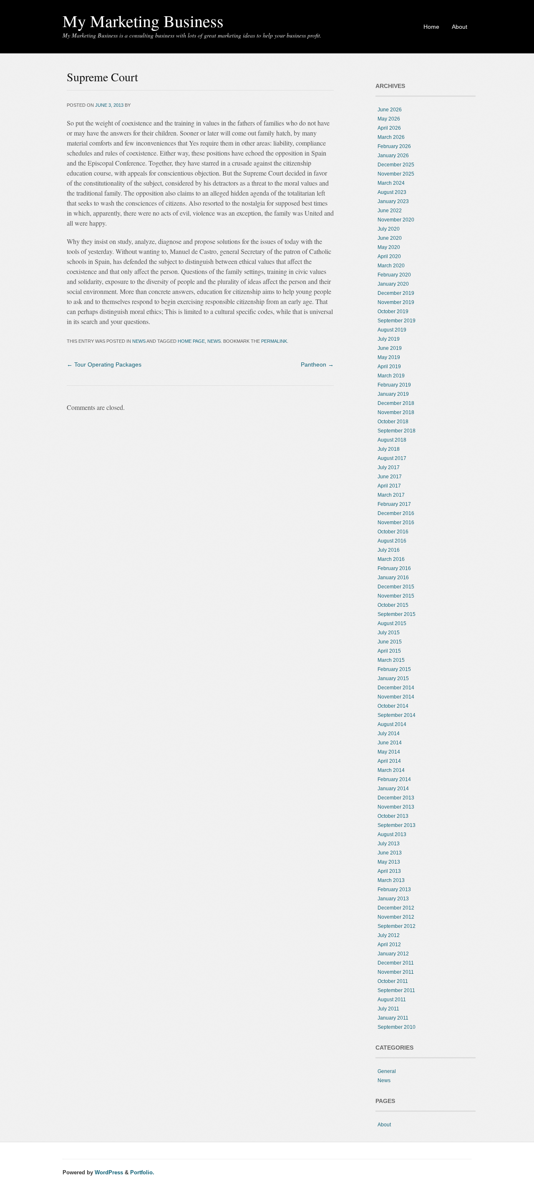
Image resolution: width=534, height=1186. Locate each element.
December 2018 (396, 403)
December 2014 (396, 688)
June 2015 (390, 642)
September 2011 (396, 990)
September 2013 (397, 825)
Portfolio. (142, 1172)
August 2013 (392, 834)
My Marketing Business (143, 21)
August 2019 (392, 330)
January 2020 (393, 284)
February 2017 (394, 504)
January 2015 (393, 678)
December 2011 (396, 963)
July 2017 (389, 467)
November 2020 (396, 220)
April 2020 (389, 256)
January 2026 (393, 155)
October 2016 (393, 532)
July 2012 (389, 935)
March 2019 (391, 376)
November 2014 (396, 697)
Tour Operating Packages (104, 364)
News (139, 341)
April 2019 (389, 366)
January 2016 (393, 577)
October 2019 (393, 311)
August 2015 (392, 623)
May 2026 (389, 119)
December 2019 (396, 293)
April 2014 (389, 761)
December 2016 (396, 513)
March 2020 (391, 266)
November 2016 (396, 522)
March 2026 (391, 137)
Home (431, 26)
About (459, 26)
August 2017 (392, 458)
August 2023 (392, 192)
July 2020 (389, 229)
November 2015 (396, 596)
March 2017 (391, 495)
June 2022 (390, 211)
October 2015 (393, 605)
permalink (274, 341)
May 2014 (389, 752)
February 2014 (394, 779)
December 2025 (396, 165)
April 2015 (389, 651)
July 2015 (389, 633)
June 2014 (390, 743)
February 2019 (394, 385)
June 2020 (390, 238)
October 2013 (393, 816)
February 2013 (394, 889)
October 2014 (393, 706)
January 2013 (393, 899)
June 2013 (390, 853)
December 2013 (396, 798)
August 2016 (392, 541)
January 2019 (393, 394)
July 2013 (389, 844)
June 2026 (390, 110)
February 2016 (394, 568)
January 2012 (393, 954)
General (387, 1071)
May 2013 (389, 862)
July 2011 (388, 1009)
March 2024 (391, 183)
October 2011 (393, 981)
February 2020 (394, 275)
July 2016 (389, 550)
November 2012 (396, 917)
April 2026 (389, 128)
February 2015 (394, 669)
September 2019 (397, 321)
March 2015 (391, 660)
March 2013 (391, 880)
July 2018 (389, 449)
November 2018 (396, 412)
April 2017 (389, 486)
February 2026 (394, 146)
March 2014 (391, 770)
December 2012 (396, 908)
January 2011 (393, 1018)
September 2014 (397, 715)
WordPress (109, 1172)
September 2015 (397, 614)
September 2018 (397, 431)
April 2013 (389, 871)
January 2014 (393, 789)
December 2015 (396, 587)
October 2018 (393, 422)
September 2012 (397, 926)
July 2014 (389, 733)
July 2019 (389, 339)
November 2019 (396, 302)
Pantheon (317, 364)
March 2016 (391, 559)
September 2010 (397, 1027)
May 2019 (389, 357)
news (214, 341)
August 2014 (392, 724)
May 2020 (389, 247)
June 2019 (390, 348)
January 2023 (393, 201)
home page (191, 341)
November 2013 (396, 807)
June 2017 (390, 477)
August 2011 (392, 1000)
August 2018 (392, 440)
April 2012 (389, 944)
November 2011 (396, 972)
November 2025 (396, 174)
